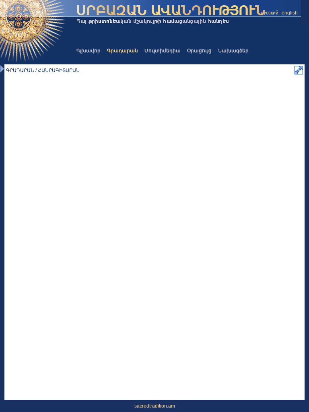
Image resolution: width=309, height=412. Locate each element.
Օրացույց (199, 51)
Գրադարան (122, 51)
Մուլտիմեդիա (162, 51)
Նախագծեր (233, 51)
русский (269, 13)
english (290, 13)
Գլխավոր (88, 51)
